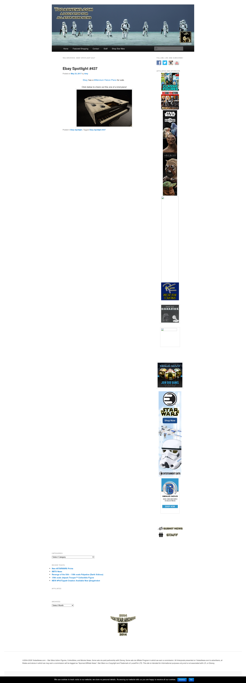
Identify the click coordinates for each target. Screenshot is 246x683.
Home (65, 48)
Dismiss (182, 680)
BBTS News (57, 571)
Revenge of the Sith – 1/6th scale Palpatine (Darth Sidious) (77, 574)
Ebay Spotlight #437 (80, 68)
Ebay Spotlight (76, 129)
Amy (86, 73)
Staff (105, 48)
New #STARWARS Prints (62, 568)
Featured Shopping (80, 48)
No (191, 680)
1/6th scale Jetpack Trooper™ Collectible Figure (73, 577)
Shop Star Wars (118, 48)
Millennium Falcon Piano (105, 79)
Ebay (85, 79)
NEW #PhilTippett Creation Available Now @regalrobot (76, 580)
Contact (96, 48)
